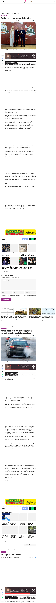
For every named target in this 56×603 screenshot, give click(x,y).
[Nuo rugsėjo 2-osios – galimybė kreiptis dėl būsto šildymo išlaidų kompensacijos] (7, 311)
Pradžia (2, 13)
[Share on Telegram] (35, 21)
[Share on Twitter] (34, 21)
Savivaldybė (4, 15)
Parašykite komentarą (30, 544)
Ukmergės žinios (7, 20)
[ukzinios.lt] (28, 1)
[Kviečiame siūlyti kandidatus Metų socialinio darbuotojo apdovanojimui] (48, 311)
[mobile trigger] (2, 1)
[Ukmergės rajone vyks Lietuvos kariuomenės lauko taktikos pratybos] (35, 311)
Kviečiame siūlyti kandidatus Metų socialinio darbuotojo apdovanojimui (47, 317)
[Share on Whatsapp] (2, 63)
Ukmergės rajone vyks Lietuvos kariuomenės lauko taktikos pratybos (35, 317)
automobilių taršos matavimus (11, 408)
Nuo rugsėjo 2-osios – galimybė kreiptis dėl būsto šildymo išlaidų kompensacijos (7, 317)
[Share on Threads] (35, 239)
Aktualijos (4, 328)
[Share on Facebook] (32, 21)
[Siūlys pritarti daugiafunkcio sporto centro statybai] (21, 311)
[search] (54, 1)
